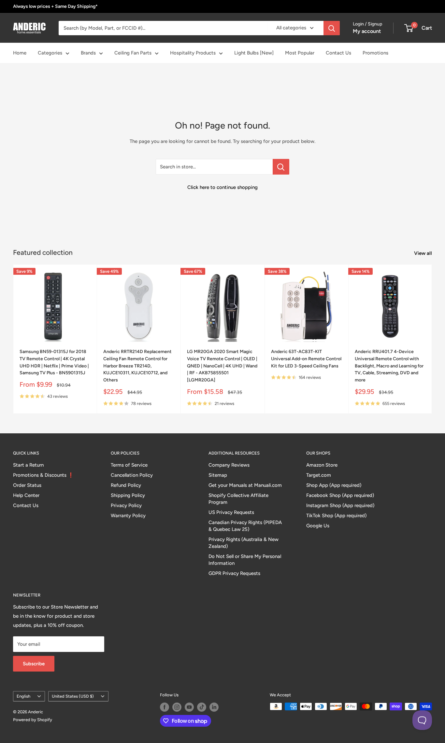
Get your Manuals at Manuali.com (245, 485)
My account (367, 31)
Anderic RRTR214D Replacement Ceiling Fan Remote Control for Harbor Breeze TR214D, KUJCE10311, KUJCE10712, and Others (137, 366)
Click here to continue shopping (222, 187)
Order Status (27, 485)
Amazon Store (321, 465)
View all (423, 253)
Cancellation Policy (132, 475)
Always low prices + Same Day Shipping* (55, 6)
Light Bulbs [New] (254, 53)
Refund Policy (126, 485)
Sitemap (217, 475)
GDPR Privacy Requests (234, 573)
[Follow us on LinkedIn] (214, 707)
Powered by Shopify (32, 719)
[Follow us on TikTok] (201, 707)
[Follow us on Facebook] (164, 707)
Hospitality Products (193, 53)
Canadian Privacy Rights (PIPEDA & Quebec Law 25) (245, 525)
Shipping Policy (128, 495)
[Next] (432, 339)
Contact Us (338, 53)
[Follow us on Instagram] (176, 707)
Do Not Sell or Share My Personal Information (244, 559)
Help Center (26, 495)
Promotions (375, 53)
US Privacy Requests (231, 512)
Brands (88, 53)
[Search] (331, 28)
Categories (50, 53)
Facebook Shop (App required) (340, 495)
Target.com (318, 475)
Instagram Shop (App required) (340, 505)
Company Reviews (229, 465)
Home (19, 53)
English (23, 696)
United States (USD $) (73, 696)
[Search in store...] (281, 167)
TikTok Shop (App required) (336, 516)
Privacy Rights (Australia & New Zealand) (243, 542)
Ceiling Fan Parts (132, 53)
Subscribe (34, 664)
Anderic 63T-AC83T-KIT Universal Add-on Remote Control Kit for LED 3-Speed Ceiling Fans (306, 359)
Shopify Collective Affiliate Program (238, 498)
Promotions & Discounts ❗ (43, 475)
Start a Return (28, 465)
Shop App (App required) (333, 485)
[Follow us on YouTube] (189, 707)
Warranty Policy (128, 516)
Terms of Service (129, 465)
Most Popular (299, 53)
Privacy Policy (126, 505)
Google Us (317, 526)
